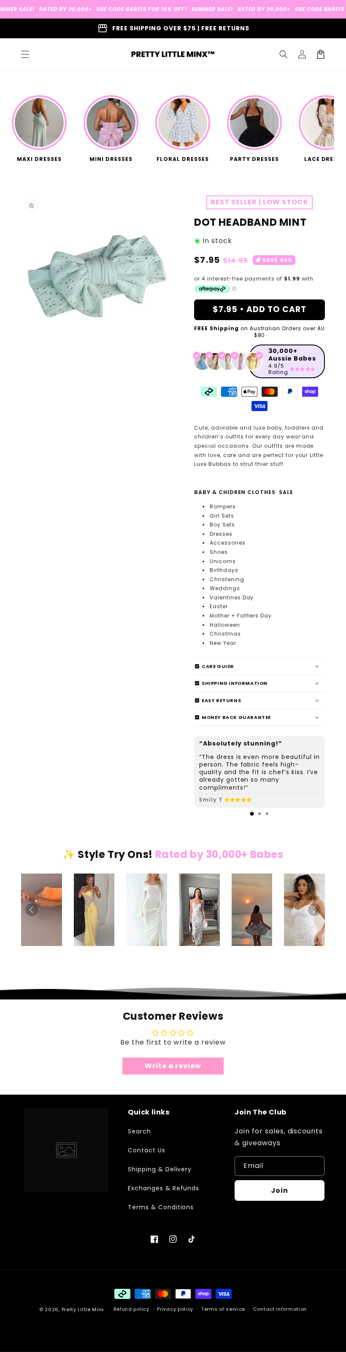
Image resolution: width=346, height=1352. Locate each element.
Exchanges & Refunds (163, 1188)
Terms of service (223, 1309)
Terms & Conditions (161, 1207)
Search (139, 1131)
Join (279, 1190)
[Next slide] (314, 909)
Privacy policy (175, 1309)
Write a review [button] (173, 1066)
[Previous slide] (31, 909)
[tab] (252, 814)
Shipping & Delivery (160, 1169)
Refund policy (131, 1309)
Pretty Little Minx (83, 1309)
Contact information (280, 1309)
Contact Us (146, 1150)
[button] (25, 54)
